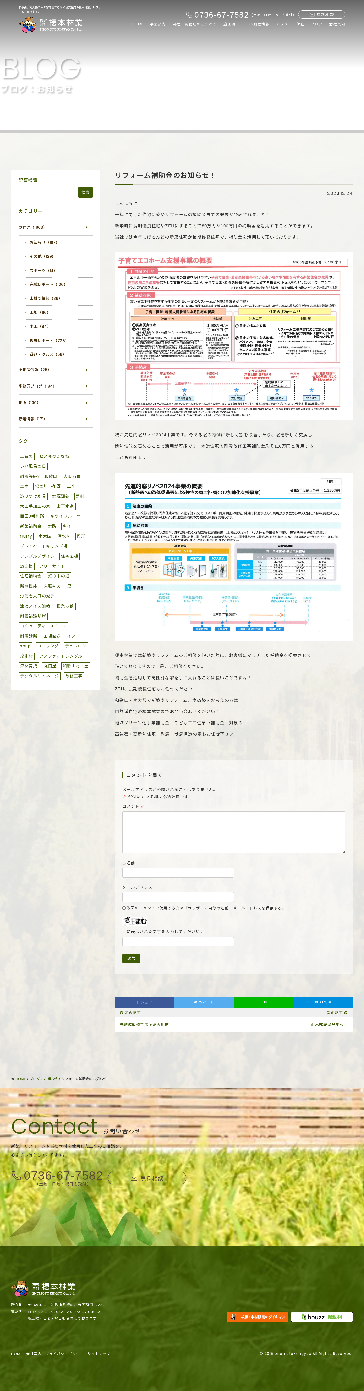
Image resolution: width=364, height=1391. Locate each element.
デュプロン (76, 646)
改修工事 (74, 676)
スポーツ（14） (43, 271)
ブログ (317, 24)
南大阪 (45, 536)
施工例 (229, 24)
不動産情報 (259, 24)
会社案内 (337, 24)
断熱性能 (28, 586)
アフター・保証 (290, 24)
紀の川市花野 (48, 486)
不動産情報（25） (35, 370)
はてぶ (323, 1002)
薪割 (80, 496)
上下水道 (65, 506)
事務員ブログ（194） (38, 386)
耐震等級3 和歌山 (38, 476)
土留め (26, 456)
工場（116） (40, 312)
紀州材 (26, 656)
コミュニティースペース (43, 626)
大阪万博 (72, 476)
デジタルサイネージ (39, 676)
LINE (263, 1002)
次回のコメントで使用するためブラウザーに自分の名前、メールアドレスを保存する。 (206, 908)
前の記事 (133, 1012)
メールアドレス (137, 887)
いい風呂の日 (33, 466)
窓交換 (26, 566)
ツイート (206, 1002)
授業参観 (65, 606)
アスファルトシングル (61, 656)
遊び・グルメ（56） (48, 354)
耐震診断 (28, 636)
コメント (133, 806)
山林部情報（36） (46, 298)
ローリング (48, 646)
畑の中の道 (59, 576)
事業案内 (158, 24)
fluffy (26, 536)
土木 (24, 486)
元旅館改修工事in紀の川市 (144, 1024)
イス (71, 636)
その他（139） (43, 256)
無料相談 (325, 15)
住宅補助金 (31, 576)
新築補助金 (31, 526)
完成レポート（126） (49, 284)
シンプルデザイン (37, 556)
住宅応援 (69, 556)
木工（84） (40, 326)
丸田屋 (50, 666)
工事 (71, 486)
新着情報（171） (33, 419)
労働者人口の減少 (37, 596)
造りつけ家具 (33, 496)
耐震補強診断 (33, 616)
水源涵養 (61, 496)
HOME (138, 24)
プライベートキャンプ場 (44, 546)
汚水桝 (64, 536)
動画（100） (30, 403)
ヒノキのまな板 (54, 456)
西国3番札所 (32, 516)
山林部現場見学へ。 (329, 1024)
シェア (145, 1002)
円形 (81, 536)
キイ (67, 526)
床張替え (52, 586)
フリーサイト (52, 566)
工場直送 (52, 636)
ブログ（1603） (33, 227)
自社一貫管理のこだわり (194, 24)
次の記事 (335, 1012)
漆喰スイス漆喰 (35, 606)
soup (25, 646)
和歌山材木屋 (76, 666)
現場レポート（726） (49, 340)
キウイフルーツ (66, 516)
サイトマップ (98, 1353)
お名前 (128, 863)
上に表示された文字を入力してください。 (163, 932)
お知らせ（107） (45, 242)
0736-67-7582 (63, 1176)
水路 (52, 526)
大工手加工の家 (35, 506)
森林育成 (28, 666)
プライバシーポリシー (64, 1353)
